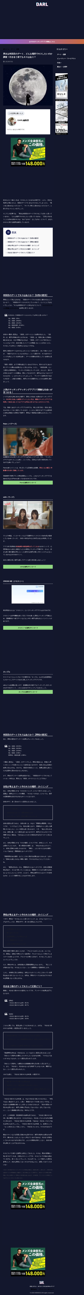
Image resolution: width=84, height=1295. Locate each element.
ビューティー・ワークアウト (66, 58)
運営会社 (34, 1289)
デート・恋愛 (61, 54)
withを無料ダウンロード (28, 567)
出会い (59, 62)
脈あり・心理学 (62, 67)
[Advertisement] (42, 23)
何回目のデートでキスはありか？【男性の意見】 (23, 242)
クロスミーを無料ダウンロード (28, 628)
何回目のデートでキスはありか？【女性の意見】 (23, 238)
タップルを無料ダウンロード (28, 692)
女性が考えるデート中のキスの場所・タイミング (23, 245)
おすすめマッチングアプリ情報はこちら (42, 41)
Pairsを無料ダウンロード (28, 482)
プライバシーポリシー (46, 1289)
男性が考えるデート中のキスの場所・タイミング (23, 249)
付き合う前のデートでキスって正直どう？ (21, 252)
